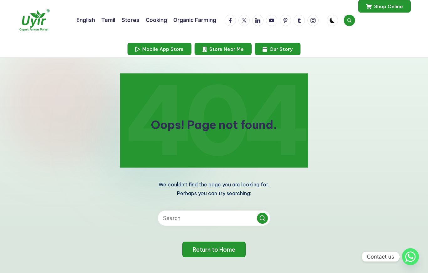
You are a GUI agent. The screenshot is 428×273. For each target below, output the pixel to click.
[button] (384, 6)
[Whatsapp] (410, 256)
